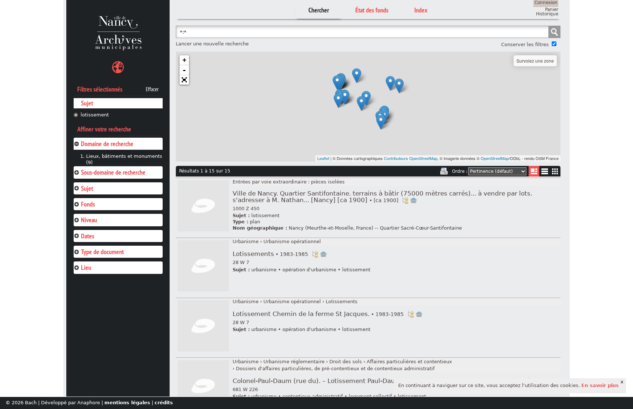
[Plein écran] (184, 80)
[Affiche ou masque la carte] (118, 68)
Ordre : (459, 171)
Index (420, 10)
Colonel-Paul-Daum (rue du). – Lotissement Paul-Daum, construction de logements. (378, 381)
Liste (534, 171)
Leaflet (323, 158)
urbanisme (264, 269)
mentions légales (127, 402)
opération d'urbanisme (309, 269)
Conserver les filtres (525, 44)
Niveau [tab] (89, 220)
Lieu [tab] (86, 267)
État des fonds (371, 10)
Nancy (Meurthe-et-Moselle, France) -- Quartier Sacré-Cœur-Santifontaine (375, 228)
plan (255, 221)
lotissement (95, 115)
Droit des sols (345, 361)
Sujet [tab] (87, 188)
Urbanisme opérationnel (292, 241)
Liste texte (544, 172)
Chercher (318, 10)
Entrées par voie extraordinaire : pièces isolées (289, 182)
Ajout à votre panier (413, 200)
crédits (164, 402)
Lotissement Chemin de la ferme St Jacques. (318, 314)
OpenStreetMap (495, 158)
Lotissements (270, 253)
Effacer (152, 89)
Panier (551, 9)
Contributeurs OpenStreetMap (410, 158)
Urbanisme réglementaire (294, 361)
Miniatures (555, 171)
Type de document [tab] (102, 252)
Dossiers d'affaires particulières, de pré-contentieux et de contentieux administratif (335, 368)
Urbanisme (246, 241)
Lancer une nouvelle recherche (212, 44)
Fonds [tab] (88, 204)
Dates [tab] (87, 236)
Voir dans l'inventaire (405, 200)
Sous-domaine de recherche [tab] (113, 172)
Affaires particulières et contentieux (409, 361)
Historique (547, 13)
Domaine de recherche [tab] (107, 144)
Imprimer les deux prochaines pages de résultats (444, 171)
